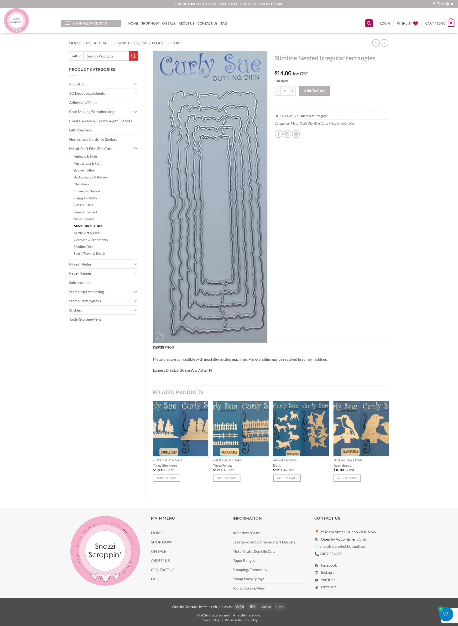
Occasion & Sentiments (91, 240)
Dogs (277, 465)
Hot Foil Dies (83, 205)
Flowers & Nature (87, 191)
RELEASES (77, 84)
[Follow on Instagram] (438, 4)
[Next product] (376, 43)
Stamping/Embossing (86, 291)
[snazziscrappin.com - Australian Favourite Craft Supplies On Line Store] (29, 20)
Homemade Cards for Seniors (93, 139)
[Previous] (153, 446)
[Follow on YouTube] (452, 4)
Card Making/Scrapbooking (91, 111)
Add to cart (314, 91)
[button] (91, 23)
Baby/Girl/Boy (84, 170)
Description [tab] (163, 347)
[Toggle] (135, 84)
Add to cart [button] (167, 478)
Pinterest (328, 586)
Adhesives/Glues (83, 102)
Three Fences (222, 465)
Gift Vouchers (80, 130)
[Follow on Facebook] (433, 4)
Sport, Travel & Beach (89, 253)
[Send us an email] (443, 4)
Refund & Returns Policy (241, 620)
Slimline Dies (83, 247)
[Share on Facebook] (279, 134)
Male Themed (84, 219)
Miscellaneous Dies (162, 43)
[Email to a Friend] (287, 134)
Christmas (81, 184)
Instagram (329, 572)
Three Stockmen (165, 465)
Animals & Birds (86, 156)
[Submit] (133, 56)
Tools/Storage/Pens (85, 319)
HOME (133, 23)
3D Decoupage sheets (87, 93)
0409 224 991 (331, 553)
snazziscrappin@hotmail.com (343, 546)
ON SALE (168, 23)
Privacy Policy (210, 620)
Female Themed (85, 212)
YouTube (327, 579)
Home (75, 43)
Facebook (328, 565)
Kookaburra (342, 465)
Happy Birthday (85, 198)
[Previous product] (384, 43)
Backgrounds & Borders (91, 177)
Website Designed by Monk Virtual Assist (202, 607)
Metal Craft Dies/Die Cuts (112, 43)
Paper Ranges (80, 273)
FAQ (224, 23)
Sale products (80, 282)
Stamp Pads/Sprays (85, 300)
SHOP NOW (150, 23)
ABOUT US (186, 23)
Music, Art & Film (87, 233)
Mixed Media (80, 264)
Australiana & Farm (88, 163)
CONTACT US (208, 23)
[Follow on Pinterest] (447, 4)
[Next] (388, 446)
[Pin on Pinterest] (296, 134)
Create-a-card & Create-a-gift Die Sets (100, 121)
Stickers (75, 310)
